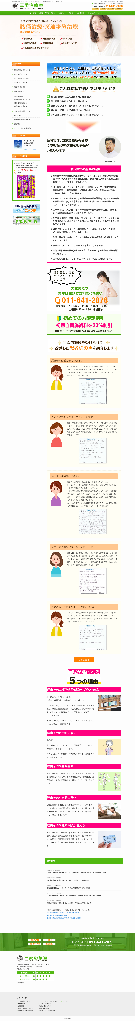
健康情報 (17, 124)
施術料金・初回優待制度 (22, 119)
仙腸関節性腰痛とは (20, 106)
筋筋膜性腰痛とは (20, 96)
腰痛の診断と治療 (20, 87)
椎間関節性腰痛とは (20, 103)
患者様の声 (17, 115)
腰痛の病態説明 (19, 91)
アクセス (66, 1001)
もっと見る (84, 659)
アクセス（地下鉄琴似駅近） (23, 128)
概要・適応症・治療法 (21, 74)
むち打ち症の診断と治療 (22, 111)
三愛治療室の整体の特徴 (22, 70)
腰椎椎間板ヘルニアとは (22, 99)
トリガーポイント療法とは (22, 78)
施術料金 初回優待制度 (25, 1010)
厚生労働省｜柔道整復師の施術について (60, 915)
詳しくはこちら (30, 149)
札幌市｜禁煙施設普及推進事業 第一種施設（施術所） (64, 918)
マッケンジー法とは (20, 82)
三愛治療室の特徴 (24, 1001)
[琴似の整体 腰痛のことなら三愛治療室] (27, 6)
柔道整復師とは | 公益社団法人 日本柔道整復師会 (63, 912)
